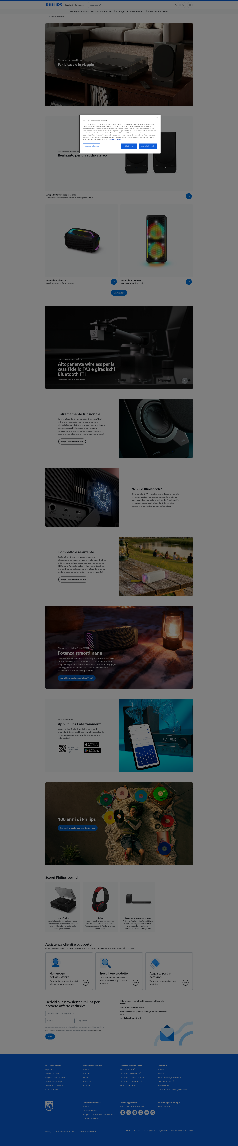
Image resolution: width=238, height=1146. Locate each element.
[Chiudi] (157, 117)
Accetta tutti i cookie (148, 146)
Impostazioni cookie (91, 146)
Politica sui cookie (115, 139)
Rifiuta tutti (129, 146)
